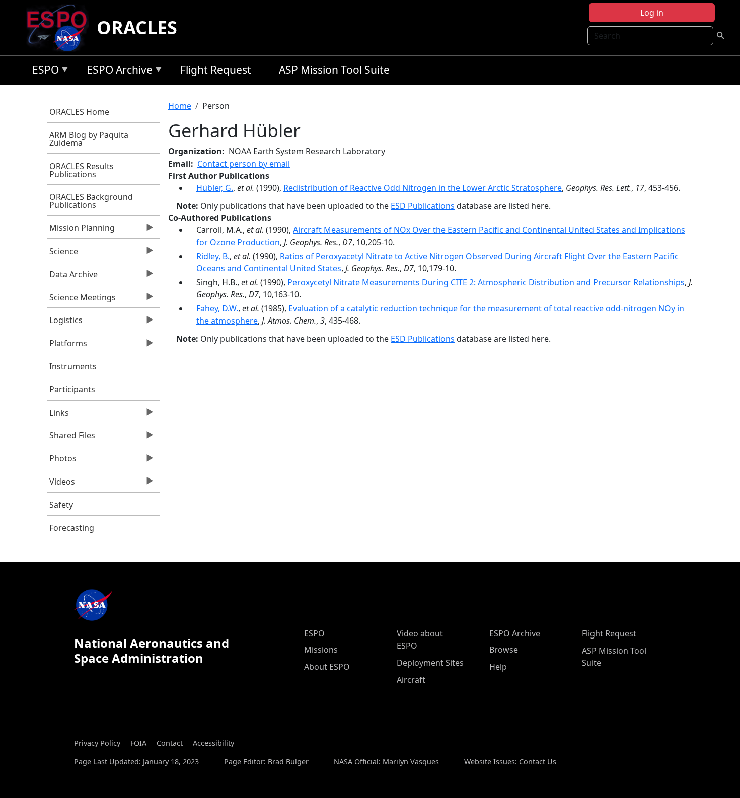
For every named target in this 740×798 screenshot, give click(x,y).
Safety (61, 504)
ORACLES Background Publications (91, 200)
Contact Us (537, 761)
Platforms (67, 346)
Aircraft (411, 679)
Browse (503, 649)
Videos (61, 484)
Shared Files (71, 438)
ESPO (43, 72)
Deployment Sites (430, 662)
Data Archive (72, 277)
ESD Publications (423, 205)
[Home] (61, 28)
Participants (72, 389)
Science (63, 254)
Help (498, 666)
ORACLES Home (79, 111)
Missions (321, 649)
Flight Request (215, 70)
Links (58, 415)
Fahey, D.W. (217, 308)
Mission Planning (81, 230)
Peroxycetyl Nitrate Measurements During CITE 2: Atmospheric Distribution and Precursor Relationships (486, 282)
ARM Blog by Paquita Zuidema (88, 138)
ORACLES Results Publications (81, 170)
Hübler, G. (214, 187)
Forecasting (71, 527)
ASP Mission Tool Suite (334, 70)
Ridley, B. (213, 256)
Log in (651, 12)
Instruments (73, 366)
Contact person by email (243, 163)
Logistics (65, 322)
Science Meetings (81, 300)
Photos (62, 461)
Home (179, 105)
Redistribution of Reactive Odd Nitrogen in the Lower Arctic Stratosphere (422, 187)
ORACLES (137, 27)
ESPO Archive (117, 72)
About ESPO (327, 666)
